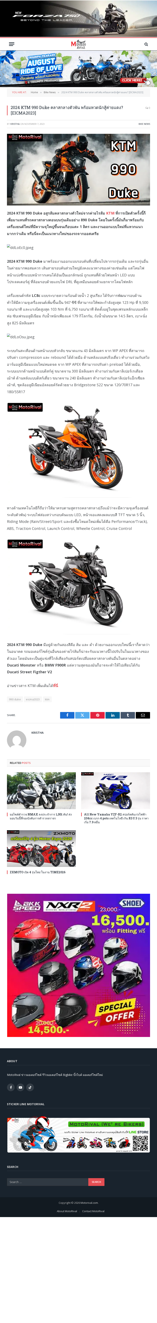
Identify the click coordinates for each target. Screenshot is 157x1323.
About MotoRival (67, 1211)
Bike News (144, 123)
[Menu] (11, 44)
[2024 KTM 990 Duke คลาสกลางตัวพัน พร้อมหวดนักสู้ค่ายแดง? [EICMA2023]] (78, 170)
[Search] (146, 44)
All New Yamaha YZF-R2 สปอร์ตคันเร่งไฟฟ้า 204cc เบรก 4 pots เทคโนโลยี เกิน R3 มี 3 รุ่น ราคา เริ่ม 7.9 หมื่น (116, 818)
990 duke (15, 699)
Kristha (15, 123)
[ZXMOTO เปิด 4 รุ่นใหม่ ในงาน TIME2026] (41, 848)
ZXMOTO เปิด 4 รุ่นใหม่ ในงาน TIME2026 (37, 872)
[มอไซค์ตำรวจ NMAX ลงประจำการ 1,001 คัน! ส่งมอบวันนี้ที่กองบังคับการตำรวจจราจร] (41, 790)
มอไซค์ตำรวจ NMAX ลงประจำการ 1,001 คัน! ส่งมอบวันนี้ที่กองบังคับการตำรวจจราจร (41, 816)
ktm (47, 699)
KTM (110, 213)
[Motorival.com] (78, 44)
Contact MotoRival (93, 1211)
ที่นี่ (55, 685)
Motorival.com (89, 1203)
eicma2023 (33, 699)
